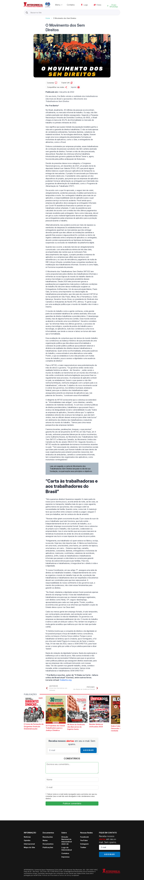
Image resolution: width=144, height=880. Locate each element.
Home (48, 18)
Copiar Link (65, 83)
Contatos (71, 5)
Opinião (27, 840)
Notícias (27, 837)
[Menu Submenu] (62, 5)
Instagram (84, 844)
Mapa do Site (29, 847)
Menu (57, 5)
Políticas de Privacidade (50, 875)
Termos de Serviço (65, 875)
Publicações (48, 847)
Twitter (83, 847)
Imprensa (65, 857)
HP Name (24, 17)
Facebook (84, 837)
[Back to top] (138, 874)
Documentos (48, 844)
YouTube (84, 840)
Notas (45, 840)
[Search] (27, 12)
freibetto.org (65, 680)
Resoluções (48, 837)
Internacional (29, 844)
